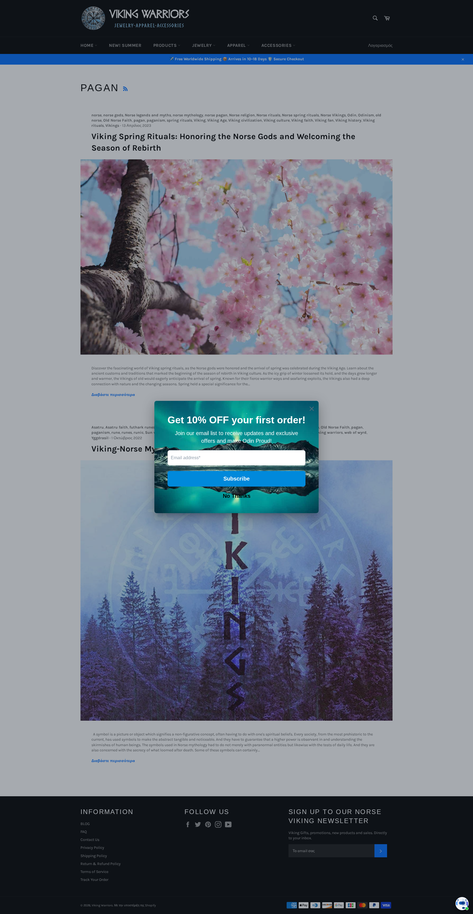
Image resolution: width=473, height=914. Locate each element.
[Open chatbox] (462, 903)
